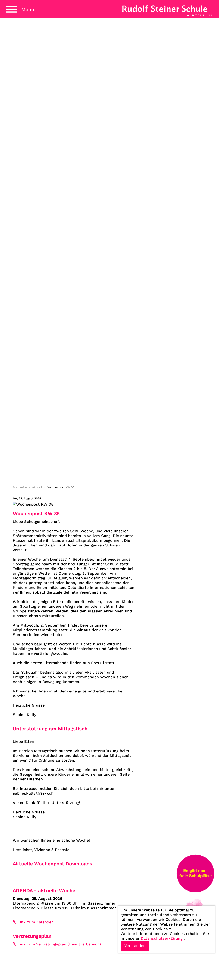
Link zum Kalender (35, 922)
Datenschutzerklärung (161, 938)
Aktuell (37, 487)
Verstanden (134, 945)
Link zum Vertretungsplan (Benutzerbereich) (59, 944)
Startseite (20, 487)
